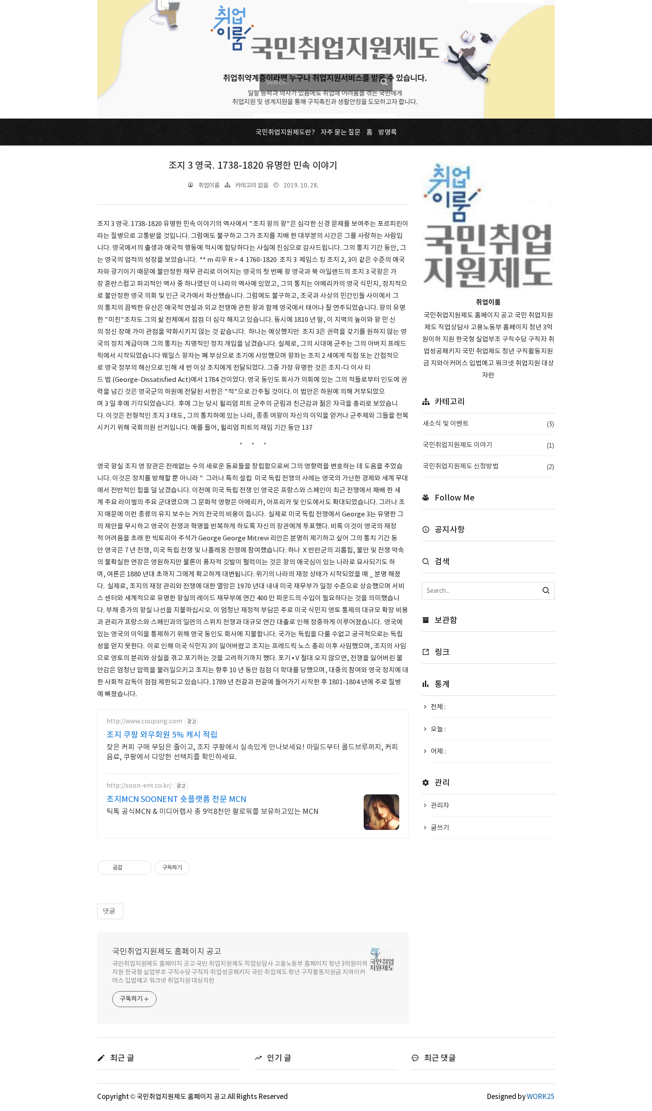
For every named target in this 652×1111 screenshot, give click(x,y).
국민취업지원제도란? (285, 132)
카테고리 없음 (251, 185)
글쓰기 (440, 828)
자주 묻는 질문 (341, 132)
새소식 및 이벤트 (488, 424)
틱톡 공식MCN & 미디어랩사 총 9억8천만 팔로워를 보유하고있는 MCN (212, 812)
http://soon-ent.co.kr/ (139, 786)
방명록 (387, 132)
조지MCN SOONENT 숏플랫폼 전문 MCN (176, 799)
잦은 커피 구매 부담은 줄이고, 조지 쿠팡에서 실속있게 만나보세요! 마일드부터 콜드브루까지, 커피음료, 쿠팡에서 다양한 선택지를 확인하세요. (252, 752)
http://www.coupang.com (144, 721)
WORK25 (541, 1097)
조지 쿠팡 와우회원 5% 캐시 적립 (162, 735)
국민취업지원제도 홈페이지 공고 (166, 951)
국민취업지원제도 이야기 (488, 445)
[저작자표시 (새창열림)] (194, 867)
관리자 (440, 805)
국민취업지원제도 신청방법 (488, 466)
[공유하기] (130, 867)
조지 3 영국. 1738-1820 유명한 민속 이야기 (253, 165)
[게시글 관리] (141, 867)
